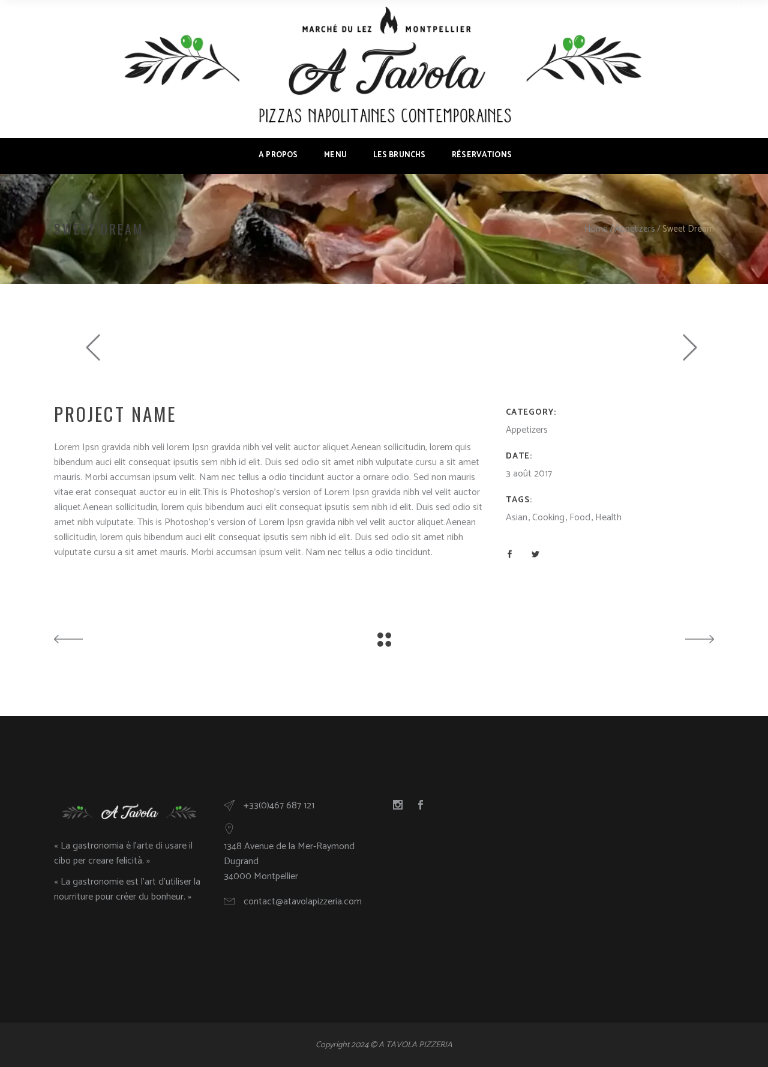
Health (608, 517)
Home (596, 228)
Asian (516, 517)
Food (579, 517)
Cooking (548, 517)
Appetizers (635, 228)
